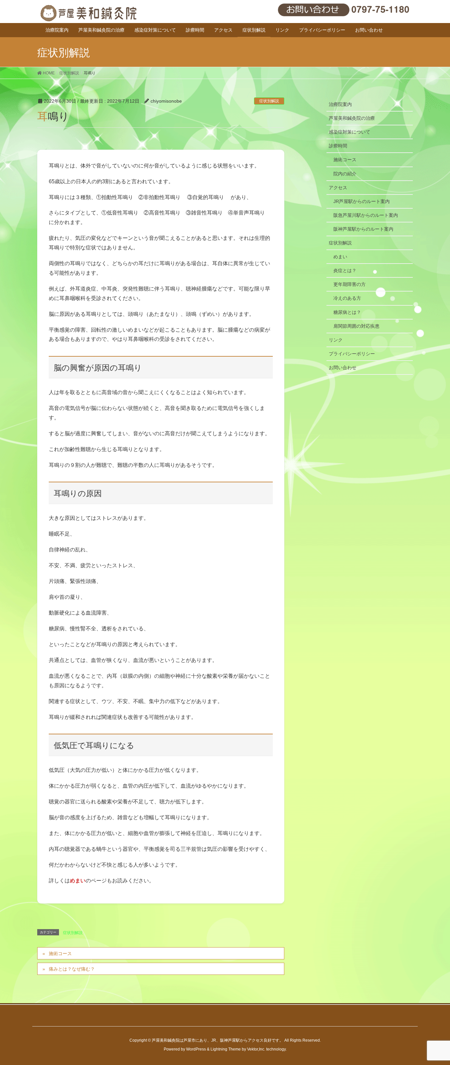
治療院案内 (340, 104)
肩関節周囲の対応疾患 (356, 326)
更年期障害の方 (349, 284)
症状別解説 (269, 101)
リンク (336, 339)
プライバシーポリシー (352, 353)
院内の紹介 (344, 173)
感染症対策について (349, 132)
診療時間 (338, 145)
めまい (340, 256)
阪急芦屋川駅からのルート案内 (365, 215)
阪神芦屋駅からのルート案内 (363, 229)
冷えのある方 (347, 298)
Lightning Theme (226, 1049)
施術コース (60, 953)
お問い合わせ (342, 367)
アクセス (338, 187)
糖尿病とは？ (347, 312)
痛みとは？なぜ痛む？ (72, 969)
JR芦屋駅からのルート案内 (361, 201)
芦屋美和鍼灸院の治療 (352, 118)
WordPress (196, 1049)
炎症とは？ (344, 270)
